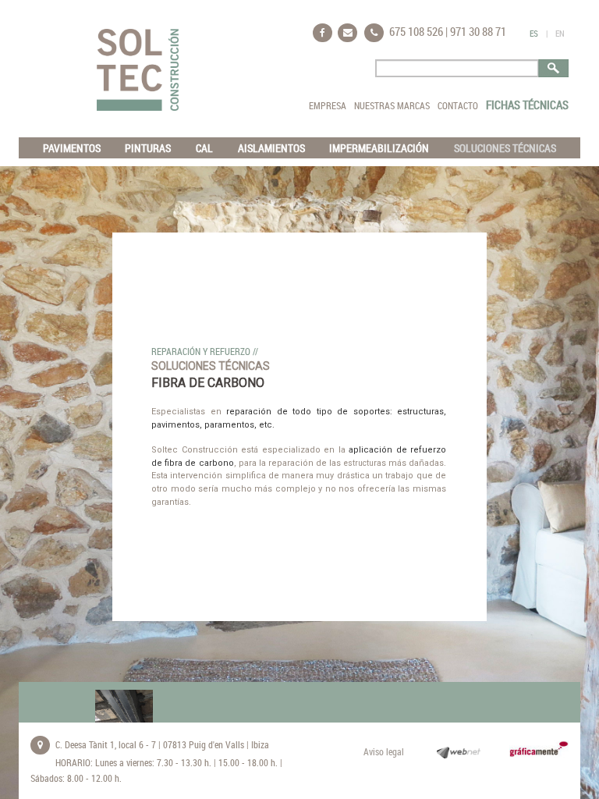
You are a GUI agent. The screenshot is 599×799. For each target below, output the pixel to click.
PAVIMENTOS (72, 147)
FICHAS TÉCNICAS (527, 104)
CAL (204, 147)
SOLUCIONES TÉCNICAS (505, 147)
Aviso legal (383, 751)
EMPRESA (327, 105)
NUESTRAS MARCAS (392, 105)
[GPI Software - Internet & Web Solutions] (453, 752)
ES (534, 33)
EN (560, 33)
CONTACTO (458, 105)
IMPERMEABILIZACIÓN (379, 147)
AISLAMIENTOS (271, 147)
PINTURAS (148, 147)
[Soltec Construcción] (138, 70)
